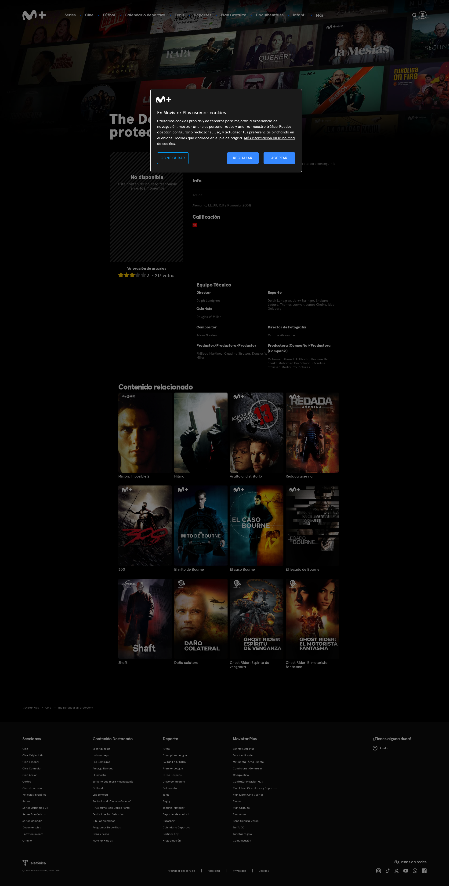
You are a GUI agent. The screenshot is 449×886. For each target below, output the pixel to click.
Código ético (241, 775)
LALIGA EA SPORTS (174, 762)
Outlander (99, 788)
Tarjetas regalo (242, 834)
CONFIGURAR (173, 158)
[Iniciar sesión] (423, 15)
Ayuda (383, 748)
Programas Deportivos (107, 827)
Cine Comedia (31, 768)
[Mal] (126, 274)
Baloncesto (170, 788)
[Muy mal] (120, 274)
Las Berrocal (101, 794)
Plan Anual (239, 814)
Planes (237, 801)
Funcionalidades (243, 755)
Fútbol (109, 14)
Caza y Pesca (101, 834)
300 (121, 569)
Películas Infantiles (34, 794)
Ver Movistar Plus (243, 748)
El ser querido (101, 748)
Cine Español (30, 762)
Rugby (166, 801)
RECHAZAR (243, 158)
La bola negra (101, 755)
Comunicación (242, 840)
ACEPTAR (279, 158)
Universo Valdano (174, 781)
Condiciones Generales (247, 768)
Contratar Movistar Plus (248, 781)
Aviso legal (214, 870)
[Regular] (132, 274)
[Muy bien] (143, 274)
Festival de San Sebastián (108, 814)
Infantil (300, 14)
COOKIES (264, 870)
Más (320, 15)
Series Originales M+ (35, 807)
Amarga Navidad (103, 768)
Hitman (180, 476)
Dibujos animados (104, 821)
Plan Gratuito (233, 14)
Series (70, 14)
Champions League (175, 755)
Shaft (122, 663)
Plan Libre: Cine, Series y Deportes (254, 788)
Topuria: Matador (174, 807)
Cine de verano (32, 788)
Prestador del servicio (181, 870)
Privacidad (239, 870)
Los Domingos (101, 762)
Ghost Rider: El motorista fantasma (307, 665)
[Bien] (137, 274)
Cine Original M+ (32, 755)
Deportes (202, 14)
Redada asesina (299, 476)
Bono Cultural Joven (246, 821)
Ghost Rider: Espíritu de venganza (249, 665)
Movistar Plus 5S (103, 840)
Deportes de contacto (176, 814)
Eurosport (169, 821)
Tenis (179, 14)
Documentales (270, 14)
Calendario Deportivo (176, 827)
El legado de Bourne (302, 569)
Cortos (26, 781)
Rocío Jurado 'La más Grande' (112, 801)
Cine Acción (29, 775)
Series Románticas (34, 814)
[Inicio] (34, 15)
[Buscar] (414, 15)
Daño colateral (186, 663)
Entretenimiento (32, 834)
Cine (89, 14)
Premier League (173, 768)
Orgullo (27, 840)
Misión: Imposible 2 (133, 476)
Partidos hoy (170, 834)
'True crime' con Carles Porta (111, 807)
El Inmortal (99, 775)
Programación (172, 840)
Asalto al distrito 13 (246, 476)
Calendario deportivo (145, 14)
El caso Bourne (242, 569)
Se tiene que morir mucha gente (113, 781)
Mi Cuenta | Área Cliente (248, 762)
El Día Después (172, 775)
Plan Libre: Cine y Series (248, 794)
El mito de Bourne (189, 569)
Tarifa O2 (239, 827)
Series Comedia (32, 821)
